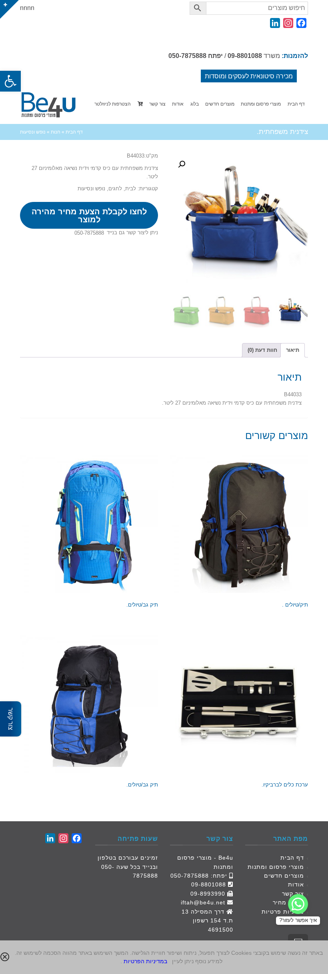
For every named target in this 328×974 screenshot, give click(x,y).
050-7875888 (187, 55)
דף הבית (292, 857)
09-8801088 (245, 55)
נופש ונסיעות (91, 189)
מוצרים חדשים (284, 875)
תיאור (292, 350)
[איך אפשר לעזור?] (298, 904)
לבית (130, 189)
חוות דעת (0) (262, 350)
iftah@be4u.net (203, 902)
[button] (10, 81)
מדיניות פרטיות (283, 911)
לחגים (115, 189)
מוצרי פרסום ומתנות (276, 867)
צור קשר (293, 893)
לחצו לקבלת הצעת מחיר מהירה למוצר (89, 215)
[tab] (292, 350)
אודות (296, 884)
